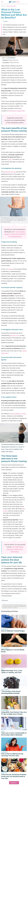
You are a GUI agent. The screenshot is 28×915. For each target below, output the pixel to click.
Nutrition (4, 773)
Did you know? (5, 648)
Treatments (4, 629)
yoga (9, 159)
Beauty (3, 668)
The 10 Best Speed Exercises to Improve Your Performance (15, 549)
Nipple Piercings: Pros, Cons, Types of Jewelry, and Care (11, 671)
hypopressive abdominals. (17, 111)
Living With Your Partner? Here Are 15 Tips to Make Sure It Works (14, 713)
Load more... (14, 782)
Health (3, 731)
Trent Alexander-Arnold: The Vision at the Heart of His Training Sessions (14, 234)
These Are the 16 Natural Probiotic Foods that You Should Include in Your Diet (13, 776)
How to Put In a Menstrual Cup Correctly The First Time (12, 755)
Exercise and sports (11, 6)
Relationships (5, 710)
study (10, 269)
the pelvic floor (14, 335)
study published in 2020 (18, 413)
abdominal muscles (10, 172)
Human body (4, 752)
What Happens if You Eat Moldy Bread (12, 651)
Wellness (3, 6)
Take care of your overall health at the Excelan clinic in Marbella (13, 734)
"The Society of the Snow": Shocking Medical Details (11, 692)
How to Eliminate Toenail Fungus (13, 631)
